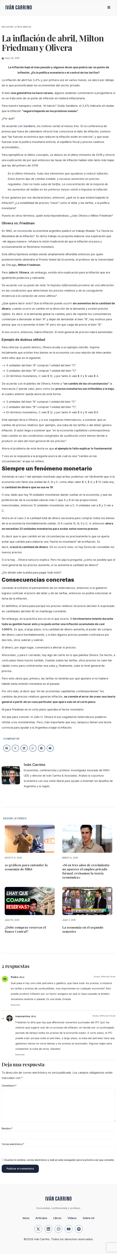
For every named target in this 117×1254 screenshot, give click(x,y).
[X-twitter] (38, 1229)
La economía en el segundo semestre (82, 929)
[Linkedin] (48, 1229)
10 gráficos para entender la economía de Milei (26, 867)
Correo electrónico (13, 1144)
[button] (6, 748)
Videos (72, 1218)
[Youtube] (69, 1229)
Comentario (9, 1086)
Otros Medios (23, 27)
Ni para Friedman (13, 709)
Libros (57, 1218)
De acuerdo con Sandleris (18, 126)
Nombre (7, 1128)
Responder (15, 1005)
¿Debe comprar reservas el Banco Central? (25, 929)
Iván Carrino (18, 7)
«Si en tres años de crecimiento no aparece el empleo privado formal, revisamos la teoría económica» (85, 871)
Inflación (7, 27)
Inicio (26, 1218)
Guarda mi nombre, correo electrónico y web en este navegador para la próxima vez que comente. (59, 1160)
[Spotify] (79, 1229)
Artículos (41, 1218)
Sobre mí (88, 1218)
